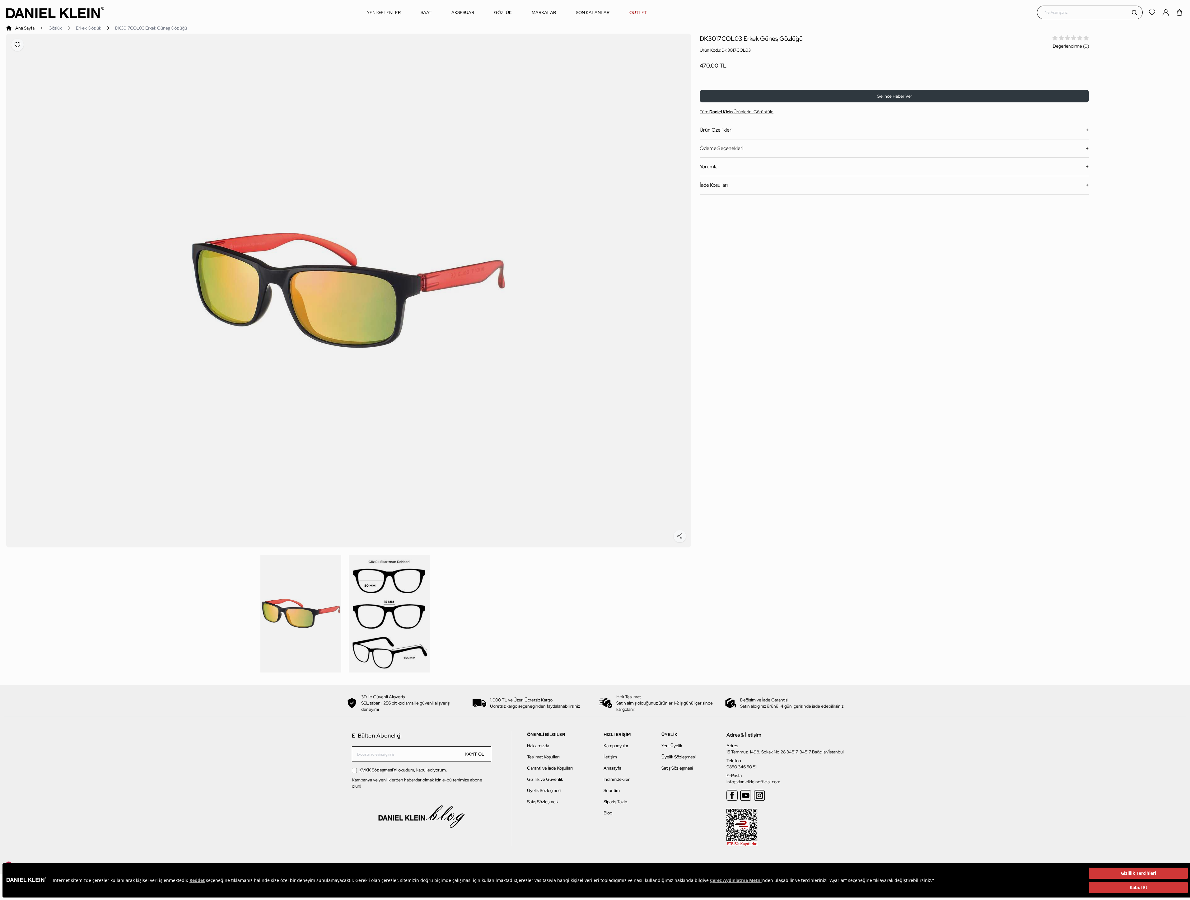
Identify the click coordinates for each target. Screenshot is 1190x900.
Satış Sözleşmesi (542, 801)
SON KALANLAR (592, 12)
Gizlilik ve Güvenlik (545, 779)
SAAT (426, 12)
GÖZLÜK (503, 12)
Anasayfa (612, 768)
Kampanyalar (616, 745)
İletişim (610, 757)
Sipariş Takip (615, 801)
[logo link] (55, 12)
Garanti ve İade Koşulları (550, 768)
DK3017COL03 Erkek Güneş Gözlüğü (151, 28)
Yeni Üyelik (671, 745)
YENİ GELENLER (384, 12)
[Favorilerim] (1152, 12)
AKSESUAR (462, 12)
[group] (348, 290)
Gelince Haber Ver (894, 96)
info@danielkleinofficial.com (753, 782)
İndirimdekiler (617, 779)
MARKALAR (544, 12)
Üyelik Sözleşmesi (544, 790)
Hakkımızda (538, 745)
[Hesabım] (1166, 12)
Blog (608, 813)
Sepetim (612, 790)
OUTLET (638, 12)
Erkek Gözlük (88, 28)
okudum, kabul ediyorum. (403, 770)
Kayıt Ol (475, 754)
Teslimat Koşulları (543, 757)
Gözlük (55, 28)
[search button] (1134, 12)
